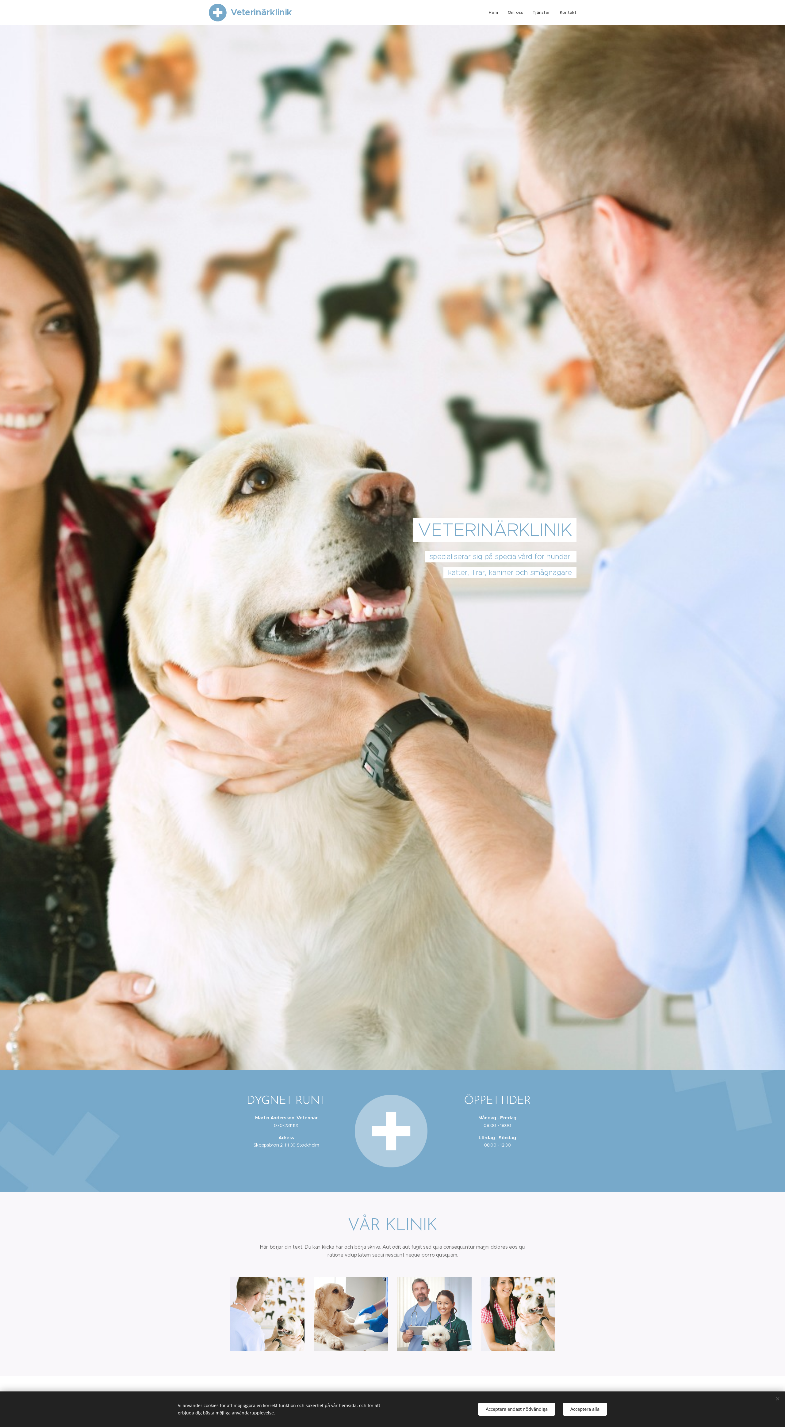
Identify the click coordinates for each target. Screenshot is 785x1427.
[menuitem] (495, 12)
